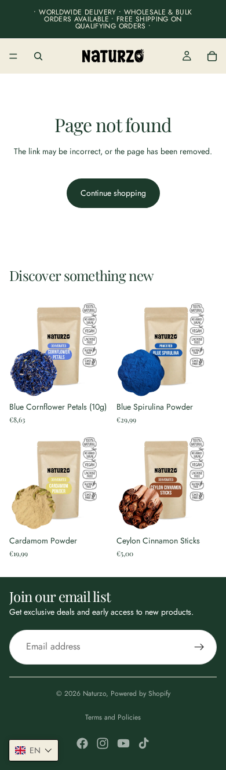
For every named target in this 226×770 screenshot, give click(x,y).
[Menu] (13, 56)
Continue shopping (113, 193)
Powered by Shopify (140, 693)
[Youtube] (123, 743)
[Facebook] (82, 743)
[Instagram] (103, 743)
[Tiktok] (144, 743)
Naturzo (94, 693)
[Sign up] (199, 647)
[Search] (38, 56)
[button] (33, 750)
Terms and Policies (113, 717)
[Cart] (212, 56)
